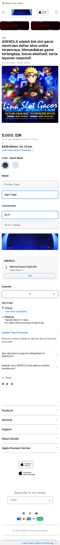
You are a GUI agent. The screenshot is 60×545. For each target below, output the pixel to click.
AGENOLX (25, 531)
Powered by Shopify (38, 531)
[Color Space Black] (5, 165)
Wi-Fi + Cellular (12, 225)
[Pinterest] (13, 385)
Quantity (6, 286)
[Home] (22, 12)
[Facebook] (4, 385)
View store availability (16, 311)
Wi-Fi (7, 215)
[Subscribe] (49, 500)
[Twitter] (8, 385)
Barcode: (20, 63)
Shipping (16, 139)
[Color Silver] (15, 165)
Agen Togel (10, 194)
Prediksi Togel (12, 184)
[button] (3, 12)
